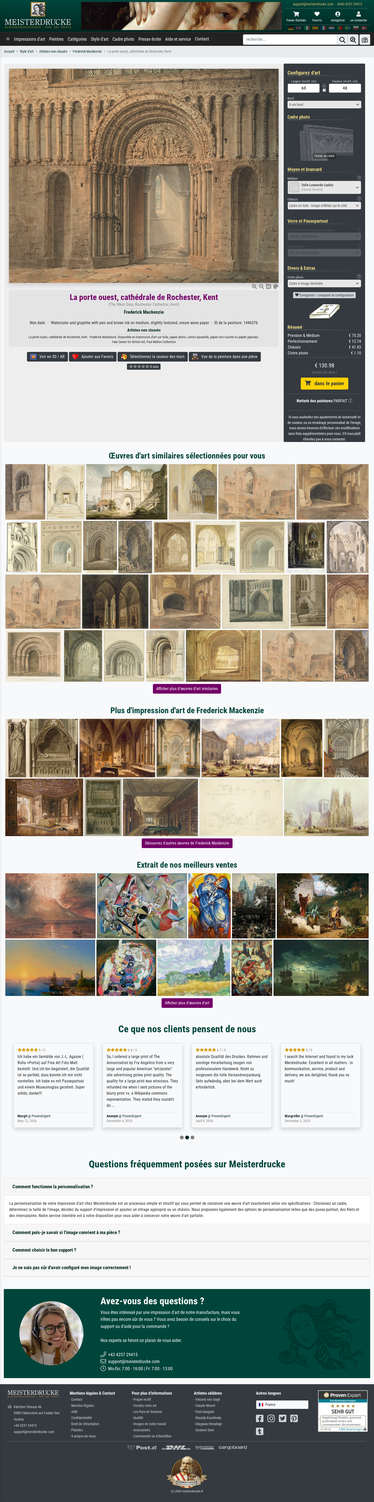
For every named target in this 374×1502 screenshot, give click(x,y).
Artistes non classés (53, 51)
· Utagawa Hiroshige (208, 1424)
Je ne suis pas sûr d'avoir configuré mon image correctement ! (71, 1267)
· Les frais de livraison (147, 1412)
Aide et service (178, 39)
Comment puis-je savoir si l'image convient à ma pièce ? (66, 1232)
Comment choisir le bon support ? (44, 1250)
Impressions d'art (29, 39)
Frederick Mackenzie (87, 51)
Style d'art (99, 39)
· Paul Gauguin (204, 1412)
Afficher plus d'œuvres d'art (187, 1002)
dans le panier (327, 383)
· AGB (73, 1412)
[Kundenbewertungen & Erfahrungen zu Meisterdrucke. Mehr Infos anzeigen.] (343, 1410)
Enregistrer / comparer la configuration (326, 295)
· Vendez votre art (144, 1406)
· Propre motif (141, 1399)
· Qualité (137, 1418)
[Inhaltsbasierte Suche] (353, 39)
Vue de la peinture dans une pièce (227, 356)
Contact (202, 38)
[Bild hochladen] (364, 39)
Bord (290, 98)
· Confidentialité (81, 1418)
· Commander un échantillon (151, 1436)
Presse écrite (149, 39)
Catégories (77, 39)
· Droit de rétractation (84, 1424)
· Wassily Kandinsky (207, 1418)
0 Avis (154, 367)
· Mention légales (82, 1406)
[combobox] (324, 104)
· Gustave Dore (204, 1430)
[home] (8, 39)
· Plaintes (76, 1430)
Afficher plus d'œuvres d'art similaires (187, 688)
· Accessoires (141, 1430)
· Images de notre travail (149, 1424)
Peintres (56, 39)
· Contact (76, 1399)
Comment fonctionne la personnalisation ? (52, 1187)
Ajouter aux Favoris (95, 356)
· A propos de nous (83, 1436)
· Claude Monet (204, 1406)
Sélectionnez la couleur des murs (155, 356)
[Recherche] (342, 39)
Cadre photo (123, 39)
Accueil (9, 51)
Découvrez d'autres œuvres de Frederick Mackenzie (187, 843)
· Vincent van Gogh (207, 1399)
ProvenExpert (41, 1116)
